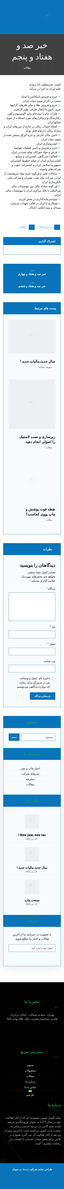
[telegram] (24, 1181)
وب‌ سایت (49, 661)
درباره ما (30, 1081)
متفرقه (49, 367)
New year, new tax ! (32, 835)
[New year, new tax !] (32, 822)
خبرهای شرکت (30, 773)
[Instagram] (32, 1181)
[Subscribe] (13, 948)
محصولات (30, 1070)
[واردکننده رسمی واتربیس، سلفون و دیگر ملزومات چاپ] (48, 17)
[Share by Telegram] (25, 250)
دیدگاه (50, 588)
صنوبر (30, 1065)
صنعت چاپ (32, 900)
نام (52, 626)
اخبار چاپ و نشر (30, 768)
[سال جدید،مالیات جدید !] (32, 854)
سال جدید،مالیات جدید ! (32, 867)
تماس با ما (30, 1087)
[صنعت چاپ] (32, 887)
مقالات (23, 227)
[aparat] (39, 1181)
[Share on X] (52, 250)
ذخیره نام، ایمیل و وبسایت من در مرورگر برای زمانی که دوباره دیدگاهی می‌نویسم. (33, 682)
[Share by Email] (12, 250)
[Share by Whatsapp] (39, 250)
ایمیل (51, 643)
